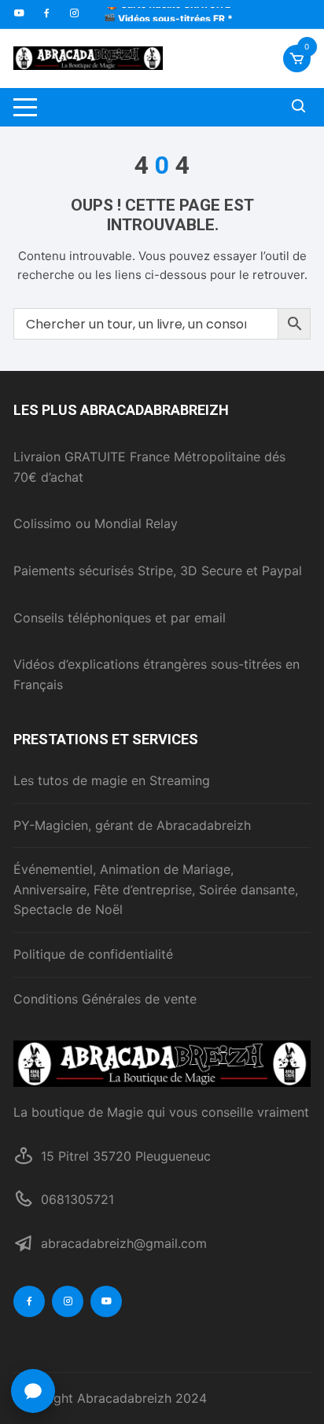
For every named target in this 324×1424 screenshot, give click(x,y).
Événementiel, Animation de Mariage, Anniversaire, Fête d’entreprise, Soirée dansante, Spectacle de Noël (155, 889)
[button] (33, 1391)
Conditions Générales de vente (105, 999)
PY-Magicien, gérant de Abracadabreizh (132, 825)
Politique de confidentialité (93, 954)
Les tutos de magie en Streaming (111, 780)
